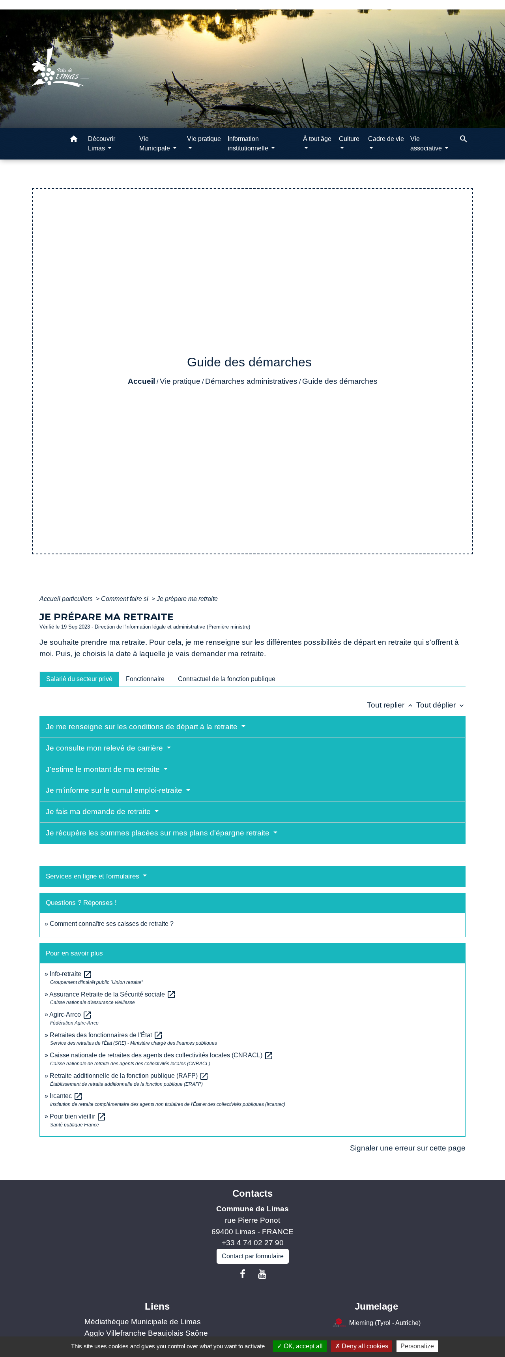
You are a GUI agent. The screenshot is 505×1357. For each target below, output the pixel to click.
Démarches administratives (251, 381)
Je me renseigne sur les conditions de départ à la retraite (142, 727)
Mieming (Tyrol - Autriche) (385, 1322)
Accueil (141, 381)
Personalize (417, 1346)
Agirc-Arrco (70, 1014)
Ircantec (66, 1095)
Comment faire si (125, 598)
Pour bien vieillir (78, 1116)
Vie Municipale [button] (155, 143)
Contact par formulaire (253, 1256)
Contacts (252, 1193)
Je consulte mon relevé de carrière (105, 748)
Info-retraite (71, 973)
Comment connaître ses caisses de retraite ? (112, 923)
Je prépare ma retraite (187, 598)
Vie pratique (180, 381)
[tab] (79, 679)
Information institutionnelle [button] (249, 143)
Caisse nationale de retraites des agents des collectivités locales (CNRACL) (161, 1055)
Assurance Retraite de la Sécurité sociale (112, 994)
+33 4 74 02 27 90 (253, 1243)
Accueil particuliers (66, 598)
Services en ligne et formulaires (93, 876)
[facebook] (243, 1274)
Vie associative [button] (426, 143)
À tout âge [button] (317, 138)
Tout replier (390, 705)
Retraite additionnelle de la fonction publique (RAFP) (129, 1075)
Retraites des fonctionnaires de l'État (106, 1035)
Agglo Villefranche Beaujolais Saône (146, 1333)
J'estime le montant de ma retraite (104, 769)
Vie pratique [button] (204, 138)
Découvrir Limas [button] (101, 143)
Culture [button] (349, 138)
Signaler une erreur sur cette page (408, 1148)
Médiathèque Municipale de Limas (142, 1322)
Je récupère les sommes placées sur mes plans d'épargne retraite (158, 833)
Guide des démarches (340, 381)
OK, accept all (302, 1346)
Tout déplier (441, 705)
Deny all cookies (364, 1346)
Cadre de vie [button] (386, 138)
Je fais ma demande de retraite (99, 811)
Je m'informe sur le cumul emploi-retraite (115, 790)
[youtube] (262, 1274)
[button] (74, 140)
